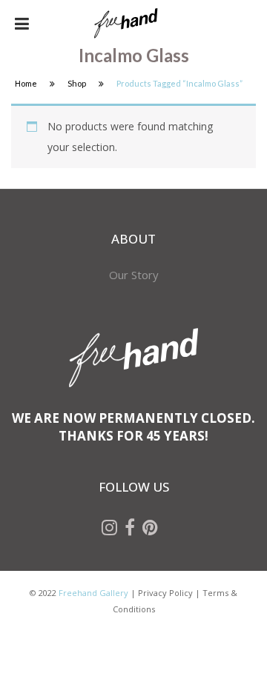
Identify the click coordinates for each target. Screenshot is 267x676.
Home (26, 83)
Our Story (134, 274)
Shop (76, 83)
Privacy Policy (165, 592)
